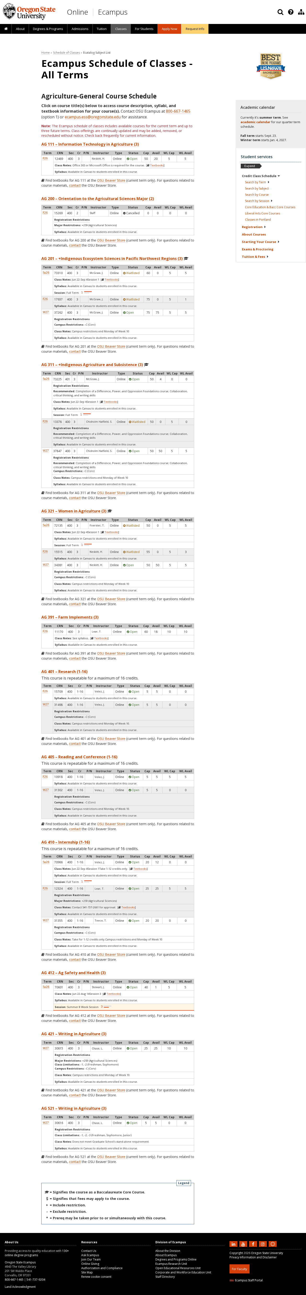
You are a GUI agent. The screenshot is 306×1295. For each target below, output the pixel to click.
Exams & (257, 249)
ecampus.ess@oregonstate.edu (93, 117)
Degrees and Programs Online (176, 1259)
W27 (46, 312)
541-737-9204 (36, 1280)
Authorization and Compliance (102, 1268)
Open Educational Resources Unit (178, 1268)
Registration (252, 227)
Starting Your (259, 242)
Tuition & (253, 256)
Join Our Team (91, 1259)
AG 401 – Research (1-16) (64, 671)
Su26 (46, 273)
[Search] (280, 12)
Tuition (102, 29)
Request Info (195, 29)
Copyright (236, 1253)
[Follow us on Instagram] (263, 1243)
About (20, 29)
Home (45, 53)
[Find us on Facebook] (253, 1243)
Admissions (80, 29)
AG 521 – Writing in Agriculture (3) (73, 1108)
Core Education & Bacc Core (270, 207)
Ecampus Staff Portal (249, 1280)
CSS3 (267, 1292)
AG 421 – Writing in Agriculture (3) (73, 1033)
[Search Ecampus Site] (280, 12)
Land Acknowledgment (20, 1287)
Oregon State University (267, 1253)
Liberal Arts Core (262, 213)
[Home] (6, 29)
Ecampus (112, 12)
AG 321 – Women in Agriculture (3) (73, 511)
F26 (45, 158)
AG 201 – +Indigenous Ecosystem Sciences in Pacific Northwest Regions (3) (112, 258)
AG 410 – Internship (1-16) (65, 842)
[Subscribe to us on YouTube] (243, 1243)
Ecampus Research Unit (171, 1264)
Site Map (87, 1272)
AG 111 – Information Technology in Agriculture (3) (90, 144)
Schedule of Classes (66, 53)
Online (77, 12)
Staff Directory (165, 1277)
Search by (255, 182)
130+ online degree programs (37, 1253)
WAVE (277, 1292)
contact (75, 185)
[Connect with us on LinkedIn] (234, 1243)
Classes (121, 29)
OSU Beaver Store (111, 180)
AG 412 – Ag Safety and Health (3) (73, 972)
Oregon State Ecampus (20, 1262)
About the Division (167, 1251)
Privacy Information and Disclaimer (253, 1257)
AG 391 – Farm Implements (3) (69, 617)
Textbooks (157, 165)
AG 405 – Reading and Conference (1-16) (79, 757)
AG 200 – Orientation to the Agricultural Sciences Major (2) (97, 198)
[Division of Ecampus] (301, 12)
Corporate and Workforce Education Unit (183, 1272)
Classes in (258, 220)
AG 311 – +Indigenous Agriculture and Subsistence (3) (92, 364)
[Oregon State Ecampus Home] (94, 12)
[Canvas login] (273, 1247)
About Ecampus (166, 1255)
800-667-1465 (178, 111)
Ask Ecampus (90, 1255)
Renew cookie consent (96, 1277)
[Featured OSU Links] (290, 12)
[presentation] (290, 12)
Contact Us (88, 1251)
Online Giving (90, 1264)
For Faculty (239, 1269)
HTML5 (256, 1292)
